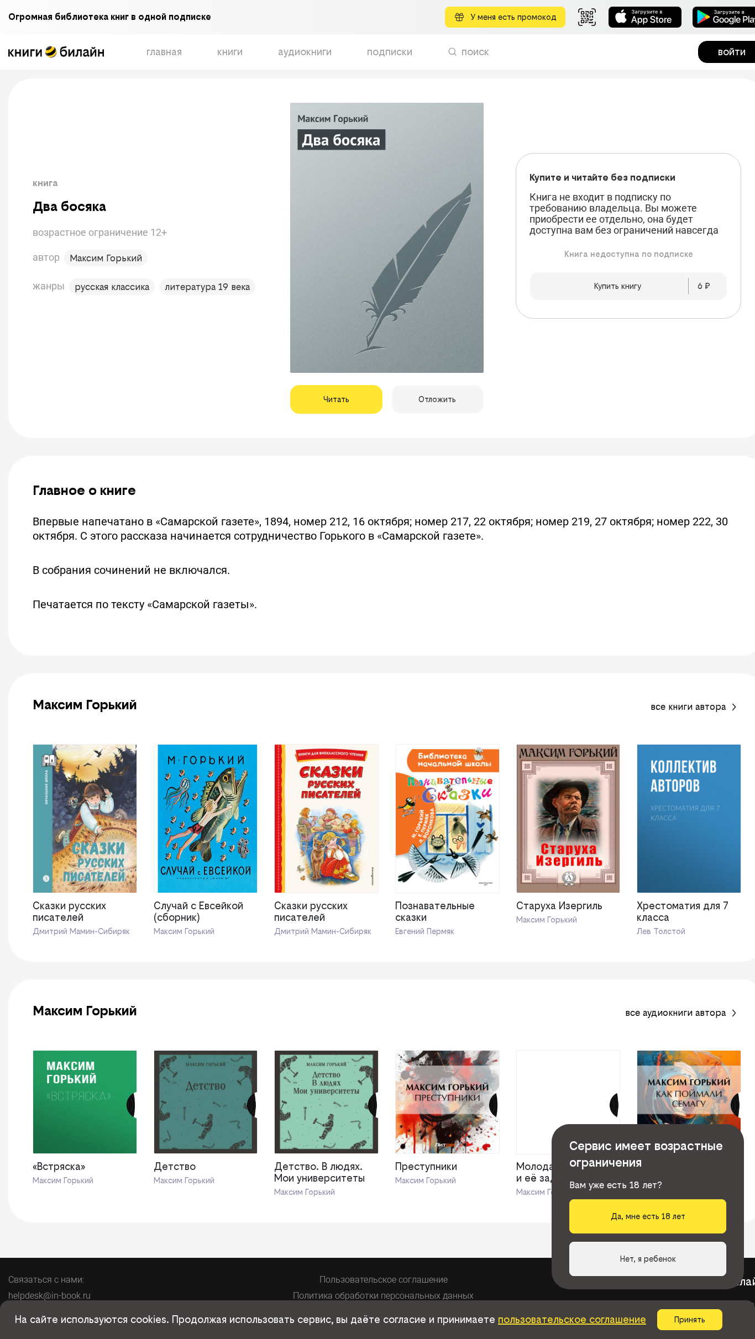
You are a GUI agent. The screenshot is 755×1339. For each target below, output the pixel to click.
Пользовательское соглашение (383, 1279)
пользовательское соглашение (572, 1319)
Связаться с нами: (46, 1279)
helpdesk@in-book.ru (49, 1295)
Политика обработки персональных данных (383, 1295)
